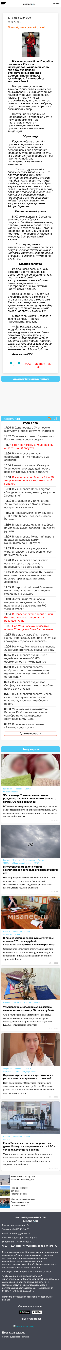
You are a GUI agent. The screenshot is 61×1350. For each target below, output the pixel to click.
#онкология (8, 1072)
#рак (18, 1072)
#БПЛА (6, 863)
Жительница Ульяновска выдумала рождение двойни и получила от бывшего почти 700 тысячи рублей (29, 798)
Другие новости (30, 733)
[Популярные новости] (55, 419)
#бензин (6, 1140)
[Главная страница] (29, 3)
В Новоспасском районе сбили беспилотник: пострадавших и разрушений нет (30, 870)
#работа (18, 934)
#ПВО (36, 863)
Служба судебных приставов (15, 1337)
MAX (28, 363)
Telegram (39, 363)
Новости (18, 789)
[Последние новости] (49, 419)
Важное (6, 860)
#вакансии (7, 934)
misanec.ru (51, 1245)
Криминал (7, 789)
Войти (56, 3)
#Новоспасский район (21, 863)
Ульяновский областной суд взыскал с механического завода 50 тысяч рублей (28, 1008)
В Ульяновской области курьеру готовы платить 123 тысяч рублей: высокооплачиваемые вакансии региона (28, 941)
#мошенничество (10, 792)
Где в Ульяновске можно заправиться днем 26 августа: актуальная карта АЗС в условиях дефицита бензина (29, 1146)
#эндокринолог (28, 1072)
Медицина (7, 1069)
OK (39, 367)
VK (49, 363)
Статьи (28, 789)
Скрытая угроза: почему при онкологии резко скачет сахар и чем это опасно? (28, 1077)
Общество (17, 931)
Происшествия (29, 860)
